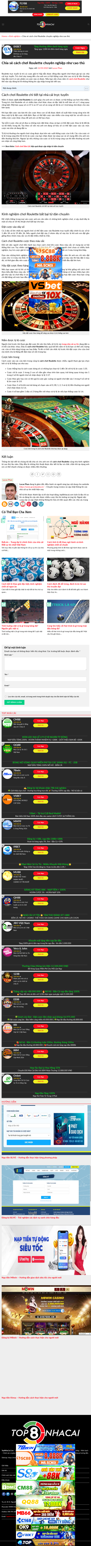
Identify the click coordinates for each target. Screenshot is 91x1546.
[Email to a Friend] (48, 474)
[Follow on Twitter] (8, 1494)
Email (7, 685)
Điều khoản (6, 1480)
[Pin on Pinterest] (53, 474)
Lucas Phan (57, 68)
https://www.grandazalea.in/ (31, 487)
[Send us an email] (12, 1494)
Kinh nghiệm (14, 36)
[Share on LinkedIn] (58, 474)
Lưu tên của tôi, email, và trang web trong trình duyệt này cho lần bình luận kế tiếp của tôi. (43, 697)
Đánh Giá (80, 52)
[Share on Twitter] (42, 474)
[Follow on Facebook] (4, 1494)
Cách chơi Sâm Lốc (22, 146)
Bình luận (8, 655)
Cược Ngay (80, 48)
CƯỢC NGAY (72, 8)
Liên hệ (4, 1470)
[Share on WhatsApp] (32, 474)
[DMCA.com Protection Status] (12, 1486)
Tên (6, 674)
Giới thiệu (5, 1465)
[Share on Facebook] (37, 474)
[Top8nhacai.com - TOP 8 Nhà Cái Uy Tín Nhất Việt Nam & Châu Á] (45, 24)
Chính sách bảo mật (8, 1475)
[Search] (88, 24)
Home (4, 36)
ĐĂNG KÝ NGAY (72, 3)
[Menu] (3, 24)
